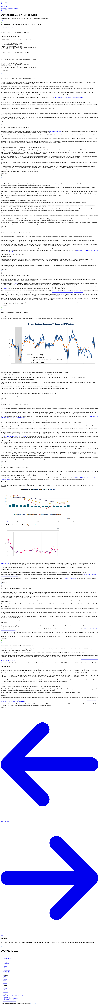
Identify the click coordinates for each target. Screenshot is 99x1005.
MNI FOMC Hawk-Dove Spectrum (10, 998)
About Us (6, 8)
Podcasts (5, 988)
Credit (4, 980)
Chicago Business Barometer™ (9, 1001)
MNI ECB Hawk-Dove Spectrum (10, 999)
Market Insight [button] (4, 6)
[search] (1, 4)
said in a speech (4, 459)
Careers (16, 8)
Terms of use (6, 963)
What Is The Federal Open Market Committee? (13, 995)
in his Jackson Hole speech (55, 131)
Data (4, 981)
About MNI (5, 962)
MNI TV (5, 989)
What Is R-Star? (6, 997)
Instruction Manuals (7, 972)
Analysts (5, 968)
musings (5, 288)
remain (16, 283)
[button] (49, 2)
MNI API (5, 983)
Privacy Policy (6, 964)
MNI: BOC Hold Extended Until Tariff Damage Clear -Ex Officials (67, 292)
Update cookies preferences (23, 1003)
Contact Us (11, 8)
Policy (4, 977)
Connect (2, 8)
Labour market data (5, 563)
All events (5, 992)
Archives (5, 967)
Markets (5, 979)
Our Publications (6, 971)
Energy (4, 976)
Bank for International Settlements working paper (15, 436)
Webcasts (5, 990)
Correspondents (6, 970)
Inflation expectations (5, 521)
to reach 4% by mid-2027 (70, 578)
